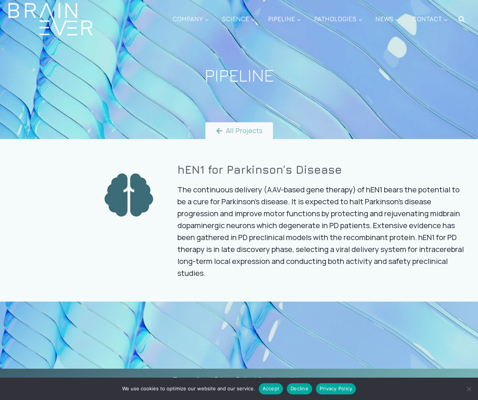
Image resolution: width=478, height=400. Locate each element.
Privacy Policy (336, 388)
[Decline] (468, 389)
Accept (271, 388)
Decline (299, 388)
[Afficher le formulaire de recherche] (461, 19)
